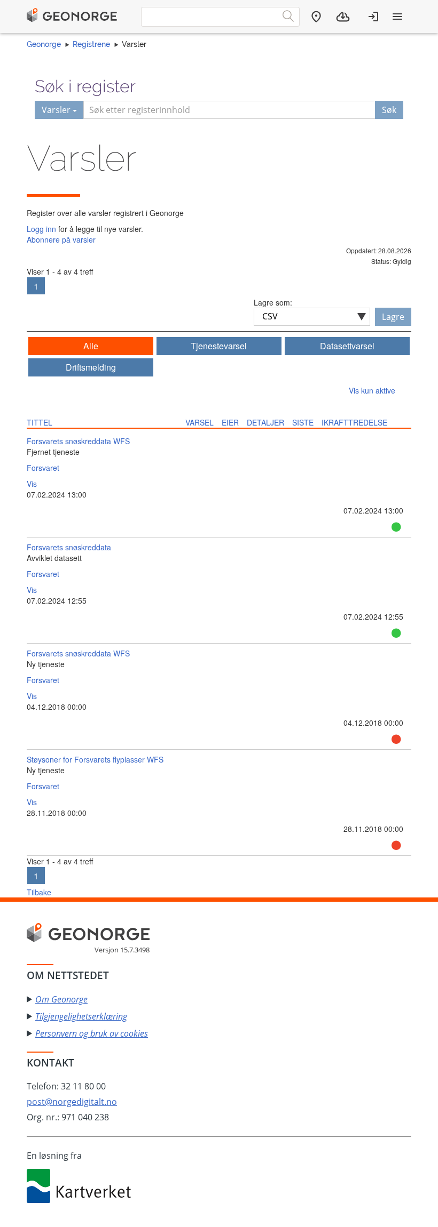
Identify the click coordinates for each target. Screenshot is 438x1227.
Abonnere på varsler (61, 239)
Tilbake (39, 892)
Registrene (91, 44)
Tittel (39, 422)
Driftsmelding (91, 367)
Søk (389, 110)
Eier (230, 422)
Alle (90, 346)
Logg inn (41, 228)
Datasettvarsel (347, 346)
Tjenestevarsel (219, 346)
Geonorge (44, 44)
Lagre (393, 317)
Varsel (199, 422)
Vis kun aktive (372, 390)
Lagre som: (273, 302)
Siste (303, 422)
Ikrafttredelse (354, 422)
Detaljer (265, 422)
